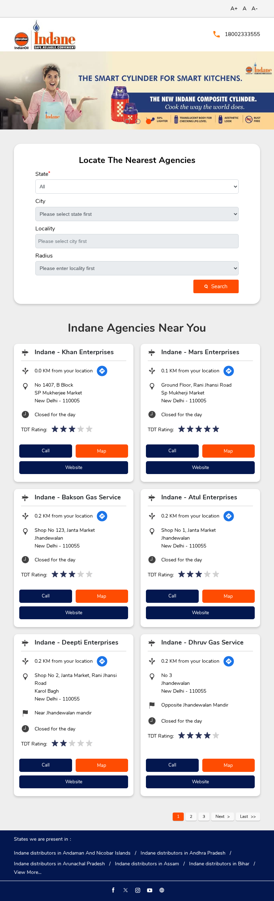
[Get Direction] (102, 371)
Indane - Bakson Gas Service (78, 497)
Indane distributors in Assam (147, 864)
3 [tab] (147, 120)
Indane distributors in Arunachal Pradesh (59, 864)
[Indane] (45, 34)
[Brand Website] (161, 890)
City (40, 201)
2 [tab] (137, 120)
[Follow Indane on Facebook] (112, 890)
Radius (44, 256)
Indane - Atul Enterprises (199, 497)
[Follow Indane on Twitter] (125, 890)
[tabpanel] (137, 90)
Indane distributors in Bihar (219, 864)
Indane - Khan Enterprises (74, 352)
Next (219, 816)
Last (244, 816)
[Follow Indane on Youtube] (149, 890)
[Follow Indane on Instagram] (137, 890)
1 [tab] (126, 120)
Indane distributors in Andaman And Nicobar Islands (72, 853)
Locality (45, 228)
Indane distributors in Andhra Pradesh (183, 853)
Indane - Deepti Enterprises (76, 642)
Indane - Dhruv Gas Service (202, 642)
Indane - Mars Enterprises (200, 352)
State (42, 174)
